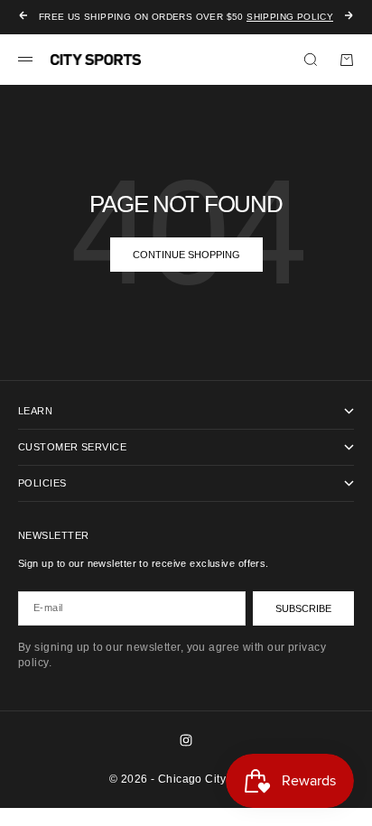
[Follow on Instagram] (186, 740)
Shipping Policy (289, 17)
